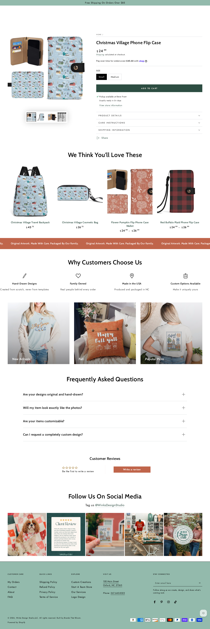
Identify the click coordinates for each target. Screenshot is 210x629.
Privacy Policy (47, 592)
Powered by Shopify (16, 622)
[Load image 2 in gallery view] (41, 117)
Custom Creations (81, 582)
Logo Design (78, 597)
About (11, 592)
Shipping (100, 54)
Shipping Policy (48, 582)
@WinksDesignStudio (110, 505)
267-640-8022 (118, 593)
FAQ (10, 597)
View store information (110, 105)
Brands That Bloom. (72, 618)
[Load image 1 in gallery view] (31, 117)
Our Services (78, 592)
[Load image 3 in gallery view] (51, 117)
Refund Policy (47, 587)
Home (98, 34)
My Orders (13, 582)
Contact (12, 587)
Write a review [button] (132, 469)
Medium (116, 77)
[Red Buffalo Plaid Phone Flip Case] (179, 191)
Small (103, 77)
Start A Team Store (81, 587)
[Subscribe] (200, 582)
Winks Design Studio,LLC (27, 618)
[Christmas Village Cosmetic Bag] (80, 191)
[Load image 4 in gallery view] (61, 117)
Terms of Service (49, 597)
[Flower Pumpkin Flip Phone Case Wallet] (130, 191)
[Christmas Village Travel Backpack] (30, 191)
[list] (105, 282)
